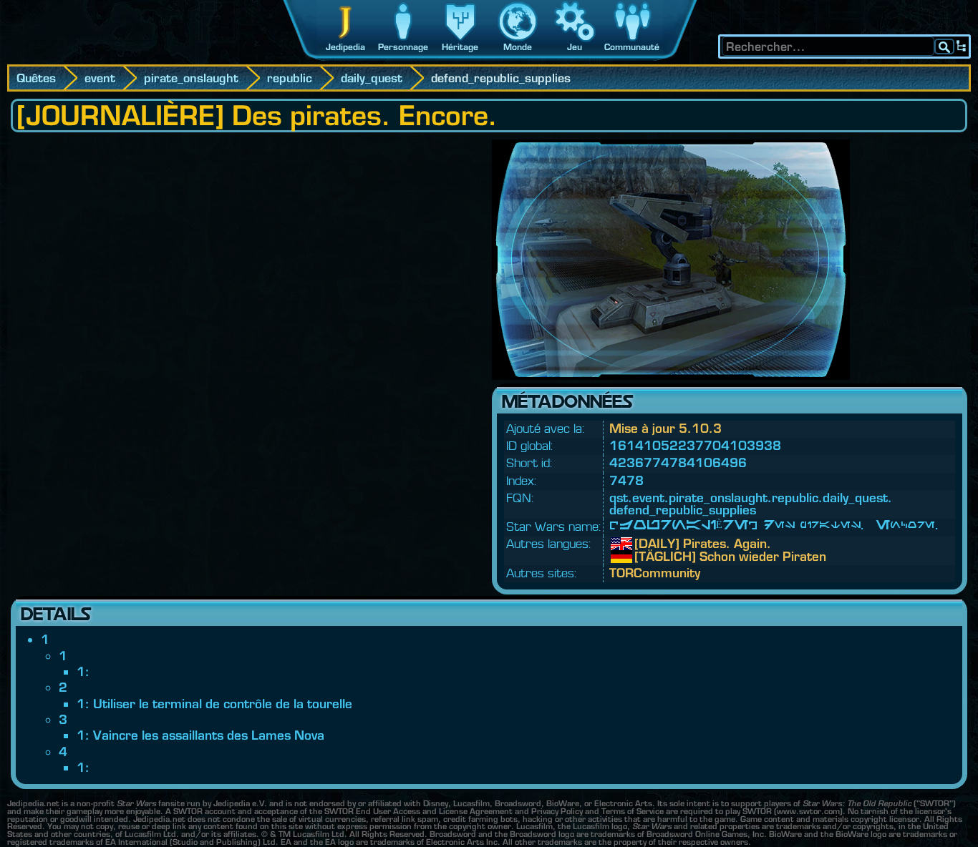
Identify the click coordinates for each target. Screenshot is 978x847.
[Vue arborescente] (961, 46)
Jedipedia (345, 46)
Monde (517, 46)
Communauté (631, 46)
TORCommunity (654, 572)
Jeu (574, 46)
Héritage (460, 46)
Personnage (403, 46)
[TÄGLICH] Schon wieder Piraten (645, 556)
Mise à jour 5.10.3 (665, 428)
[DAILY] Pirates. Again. (645, 543)
